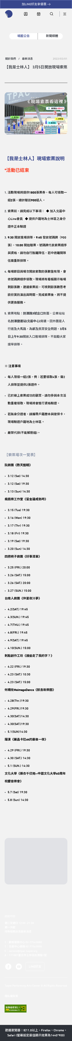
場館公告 (23, 36)
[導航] (64, 14)
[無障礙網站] (15, 1009)
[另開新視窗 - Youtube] (18, 966)
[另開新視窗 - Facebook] (8, 966)
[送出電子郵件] (57, 878)
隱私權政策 (11, 996)
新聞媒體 (52, 36)
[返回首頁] (9, 14)
